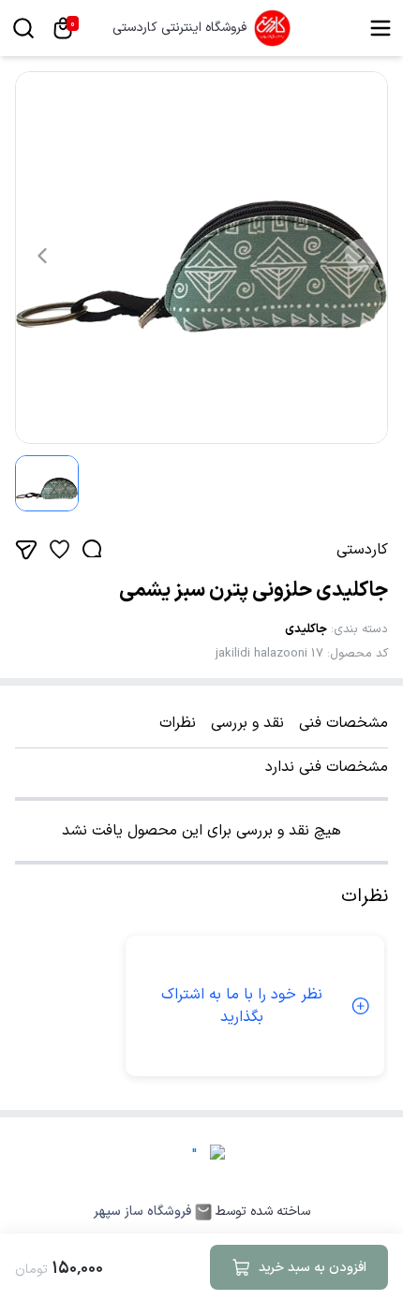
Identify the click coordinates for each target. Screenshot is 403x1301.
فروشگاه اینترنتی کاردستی (179, 28)
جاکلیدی (306, 629)
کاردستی (362, 550)
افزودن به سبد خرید (312, 1268)
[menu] (380, 28)
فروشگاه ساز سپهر (142, 1212)
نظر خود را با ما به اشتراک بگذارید (241, 1005)
